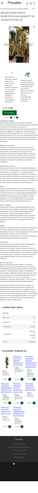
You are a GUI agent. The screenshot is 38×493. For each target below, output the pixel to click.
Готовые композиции (19, 450)
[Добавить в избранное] (34, 27)
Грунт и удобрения (19, 457)
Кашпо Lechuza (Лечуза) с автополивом (19, 447)
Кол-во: (6, 117)
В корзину (10, 113)
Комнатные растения (19, 444)
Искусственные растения (19, 454)
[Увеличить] (19, 44)
